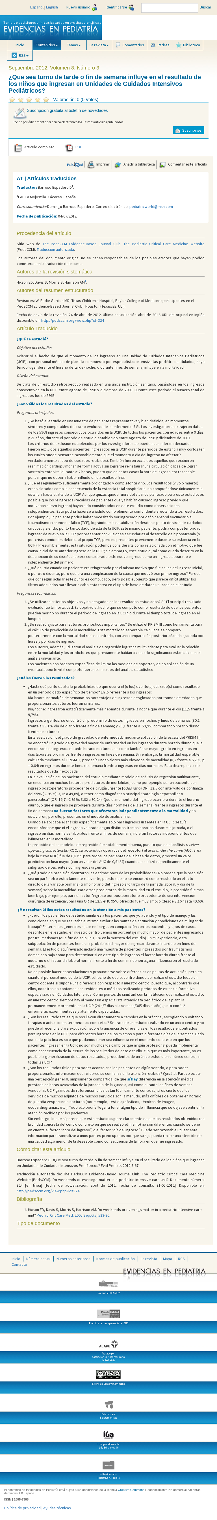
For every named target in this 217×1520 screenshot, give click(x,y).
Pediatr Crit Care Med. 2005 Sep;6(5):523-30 (73, 1215)
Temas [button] (72, 44)
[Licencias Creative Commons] (108, 1372)
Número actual (38, 1258)
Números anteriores (73, 1258)
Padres (164, 44)
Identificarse (116, 7)
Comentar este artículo (187, 164)
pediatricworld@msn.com (151, 206)
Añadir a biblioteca (139, 164)
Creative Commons (131, 1489)
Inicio (20, 44)
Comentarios (133, 44)
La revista (149, 1258)
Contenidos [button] (45, 44)
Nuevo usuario (78, 7)
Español (37, 7)
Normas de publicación (115, 1258)
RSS (181, 1258)
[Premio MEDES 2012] (108, 1282)
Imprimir (103, 164)
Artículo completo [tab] (39, 146)
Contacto (19, 1264)
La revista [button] (98, 44)
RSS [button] (22, 55)
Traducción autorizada (55, 249)
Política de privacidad (22, 1507)
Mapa (167, 1258)
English (52, 7)
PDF (78, 146)
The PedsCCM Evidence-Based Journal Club (82, 243)
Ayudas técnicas (57, 1507)
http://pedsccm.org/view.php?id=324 (72, 320)
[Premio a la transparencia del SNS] (108, 1312)
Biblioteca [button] (191, 44)
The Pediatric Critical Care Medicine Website (164, 243)
